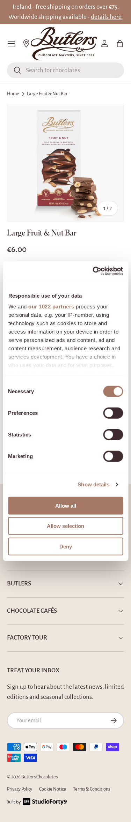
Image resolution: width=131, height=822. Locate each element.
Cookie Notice (52, 789)
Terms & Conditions (91, 789)
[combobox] (65, 70)
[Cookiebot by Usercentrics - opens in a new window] (93, 271)
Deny (65, 546)
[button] (120, 43)
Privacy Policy (19, 789)
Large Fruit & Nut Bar (47, 93)
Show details (93, 484)
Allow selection (65, 526)
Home (13, 93)
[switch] (113, 412)
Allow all (65, 505)
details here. (107, 17)
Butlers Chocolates (39, 777)
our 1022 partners (51, 306)
